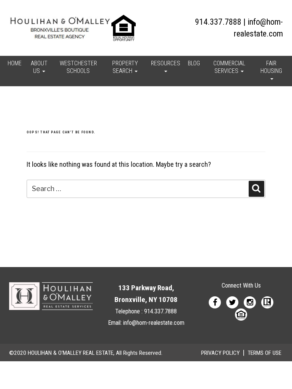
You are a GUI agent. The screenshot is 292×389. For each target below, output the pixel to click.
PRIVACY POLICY (220, 352)
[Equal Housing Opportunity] (241, 314)
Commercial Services (229, 67)
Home (15, 63)
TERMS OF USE (264, 352)
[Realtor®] (267, 302)
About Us (39, 67)
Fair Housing (271, 67)
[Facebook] (215, 302)
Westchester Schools (78, 67)
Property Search (125, 67)
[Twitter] (232, 302)
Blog (194, 63)
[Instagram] (250, 302)
